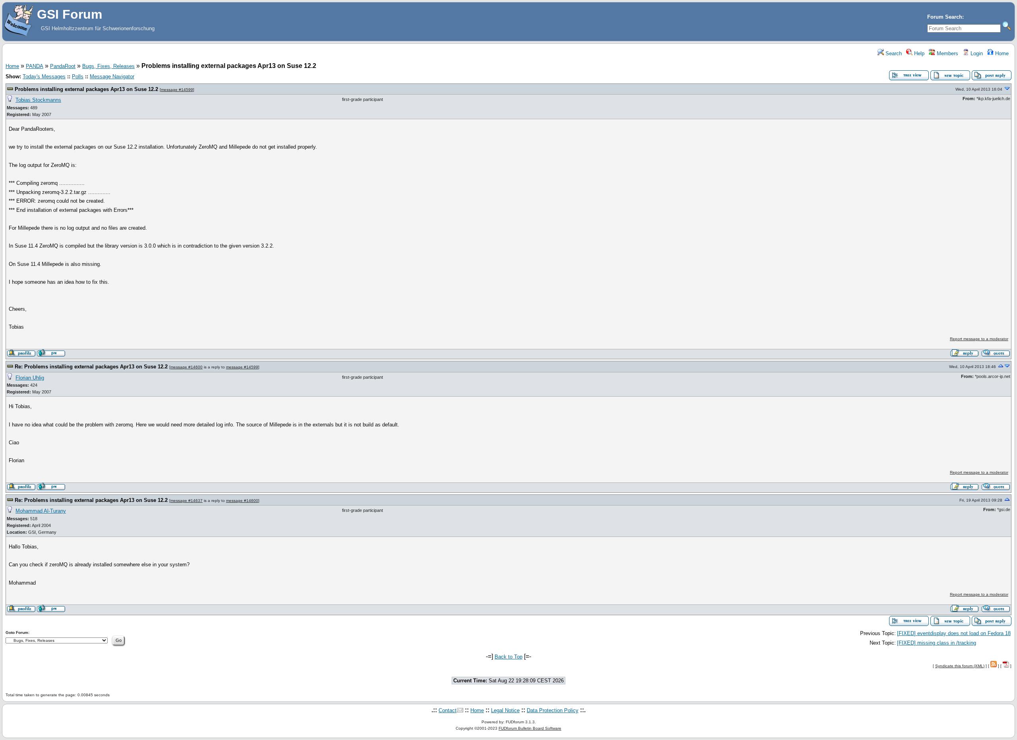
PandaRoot (62, 66)
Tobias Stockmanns (38, 100)
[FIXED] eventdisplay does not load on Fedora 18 (954, 633)
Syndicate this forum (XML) (959, 666)
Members (946, 53)
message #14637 (186, 500)
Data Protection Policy (552, 710)
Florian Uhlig (29, 378)
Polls (77, 76)
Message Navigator (112, 76)
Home (1001, 53)
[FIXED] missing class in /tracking (936, 643)
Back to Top (508, 657)
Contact (447, 710)
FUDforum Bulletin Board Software (530, 728)
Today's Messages (44, 76)
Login (976, 53)
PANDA (34, 66)
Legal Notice (505, 710)
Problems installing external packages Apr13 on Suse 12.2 (86, 89)
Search (893, 53)
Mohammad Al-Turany (40, 511)
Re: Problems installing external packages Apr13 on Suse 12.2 (91, 367)
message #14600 (186, 367)
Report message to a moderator (979, 339)
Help (918, 53)
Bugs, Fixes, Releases (108, 66)
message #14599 (177, 89)
